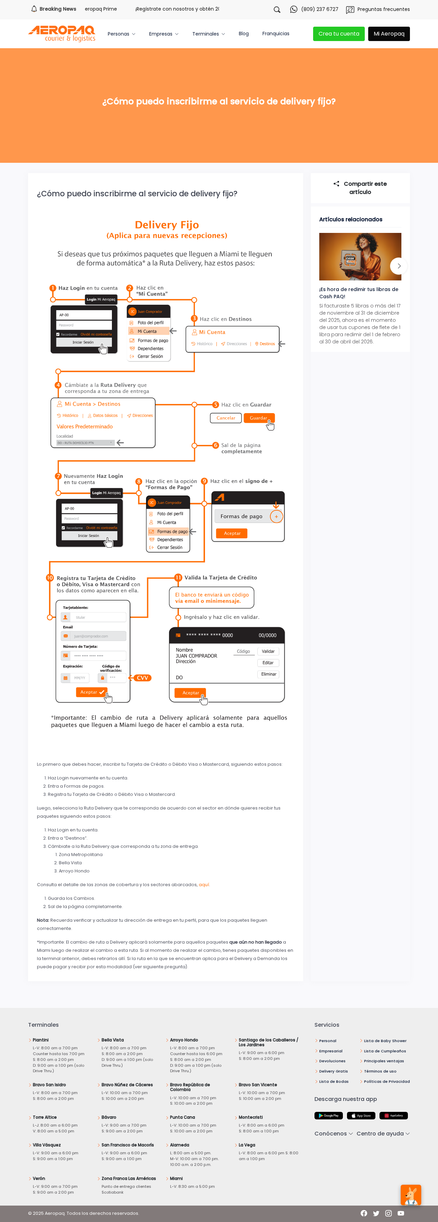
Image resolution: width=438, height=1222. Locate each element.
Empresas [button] (160, 33)
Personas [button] (118, 33)
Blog (244, 33)
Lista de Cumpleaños (385, 1051)
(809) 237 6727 (319, 9)
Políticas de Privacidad (387, 1081)
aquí (204, 885)
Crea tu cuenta (339, 34)
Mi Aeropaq (389, 34)
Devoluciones (332, 1061)
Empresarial (331, 1051)
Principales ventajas (384, 1061)
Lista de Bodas (334, 1081)
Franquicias (275, 33)
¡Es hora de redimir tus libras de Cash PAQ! (358, 293)
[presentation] (398, 266)
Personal (327, 1040)
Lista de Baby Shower (385, 1040)
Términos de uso (380, 1071)
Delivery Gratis (333, 1071)
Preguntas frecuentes (384, 9)
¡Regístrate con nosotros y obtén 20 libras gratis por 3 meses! (191, 8)
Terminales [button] (205, 33)
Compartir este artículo (365, 188)
